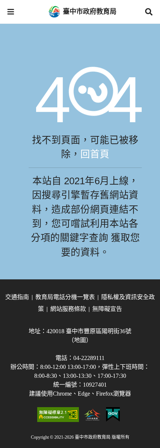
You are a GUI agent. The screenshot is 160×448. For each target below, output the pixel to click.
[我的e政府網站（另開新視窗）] (113, 414)
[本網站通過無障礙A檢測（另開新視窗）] (58, 414)
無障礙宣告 (107, 309)
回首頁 (94, 154)
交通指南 (17, 297)
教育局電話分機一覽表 (65, 297)
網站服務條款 (68, 309)
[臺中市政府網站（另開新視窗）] (92, 414)
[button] (10, 11)
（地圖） (80, 340)
